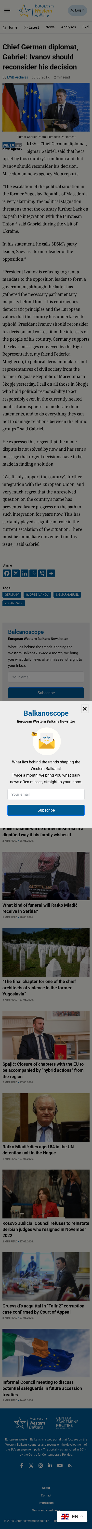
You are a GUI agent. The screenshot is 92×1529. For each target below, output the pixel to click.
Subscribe (46, 810)
